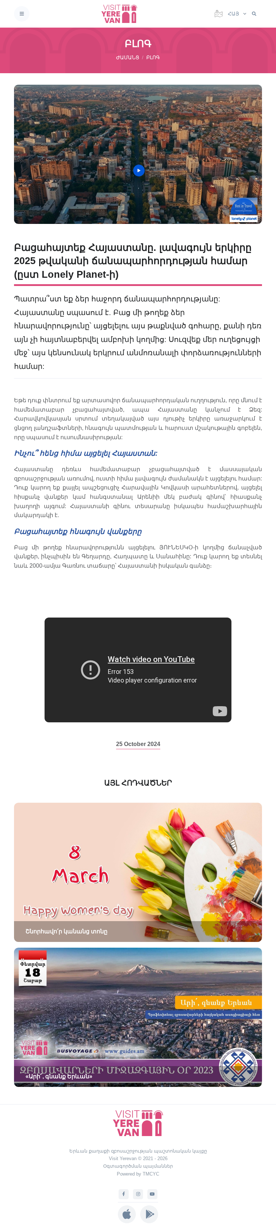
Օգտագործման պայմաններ (138, 1166)
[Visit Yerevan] (121, 14)
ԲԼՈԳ (153, 57)
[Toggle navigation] (21, 14)
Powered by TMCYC (138, 1174)
